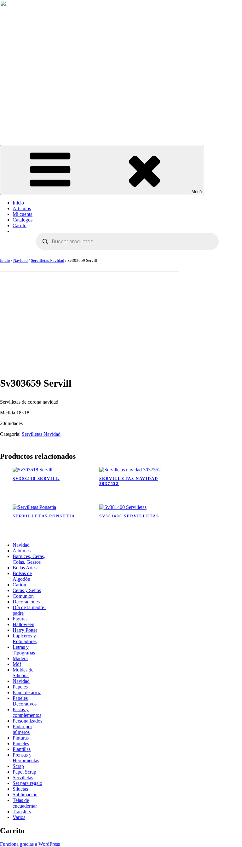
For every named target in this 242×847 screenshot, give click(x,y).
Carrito (19, 225)
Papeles (20, 686)
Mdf (17, 664)
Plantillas (22, 749)
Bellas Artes (25, 567)
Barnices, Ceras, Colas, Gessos (29, 559)
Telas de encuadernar (25, 803)
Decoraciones (26, 601)
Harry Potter (25, 630)
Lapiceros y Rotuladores (25, 638)
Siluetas (20, 789)
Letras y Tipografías (24, 649)
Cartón (19, 584)
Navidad (20, 260)
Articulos (22, 208)
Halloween (23, 624)
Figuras (20, 618)
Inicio (18, 202)
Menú (197, 191)
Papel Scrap (24, 772)
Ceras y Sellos (27, 590)
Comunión (23, 596)
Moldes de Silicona (23, 672)
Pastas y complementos (27, 712)
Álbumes (22, 550)
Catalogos (22, 219)
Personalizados (27, 720)
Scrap (18, 766)
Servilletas (23, 777)
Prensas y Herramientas (26, 757)
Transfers (22, 811)
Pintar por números (22, 729)
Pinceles (21, 743)
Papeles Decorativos (25, 700)
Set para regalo (27, 783)
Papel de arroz (27, 692)
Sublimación (25, 794)
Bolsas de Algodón (22, 576)
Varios (19, 817)
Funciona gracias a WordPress (30, 844)
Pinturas (21, 737)
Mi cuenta (22, 214)
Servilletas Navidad (47, 260)
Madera (20, 658)
